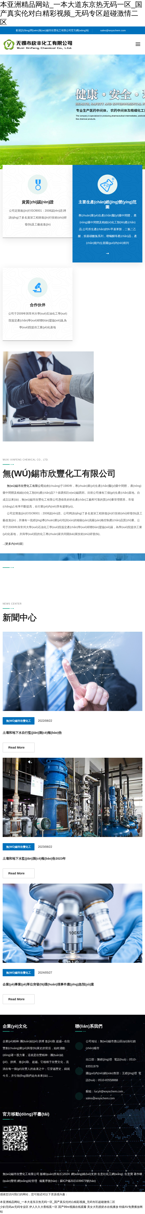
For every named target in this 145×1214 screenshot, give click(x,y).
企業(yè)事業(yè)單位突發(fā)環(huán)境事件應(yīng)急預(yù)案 (48, 984)
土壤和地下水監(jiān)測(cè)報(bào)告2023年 (34, 858)
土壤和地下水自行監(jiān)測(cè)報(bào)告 (32, 732)
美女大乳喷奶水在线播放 (102, 1206)
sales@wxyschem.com (113, 30)
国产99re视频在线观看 (72, 1206)
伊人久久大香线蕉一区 (43, 1206)
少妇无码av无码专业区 (14, 1206)
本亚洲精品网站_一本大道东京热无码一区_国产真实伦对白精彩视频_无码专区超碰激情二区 (71, 13)
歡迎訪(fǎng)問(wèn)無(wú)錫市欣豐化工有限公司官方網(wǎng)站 (52, 30)
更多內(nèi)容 (13, 543)
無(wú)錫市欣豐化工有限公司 (25, 485)
